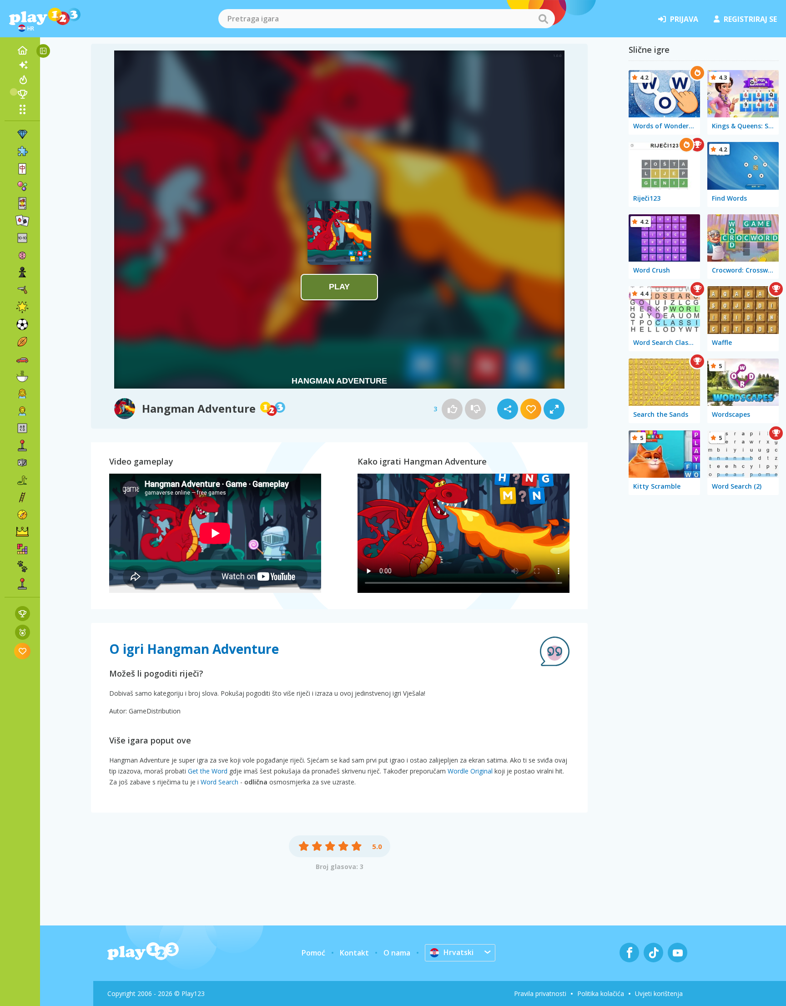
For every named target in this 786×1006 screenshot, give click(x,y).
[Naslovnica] (22, 50)
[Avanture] (22, 514)
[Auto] (22, 359)
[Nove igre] (22, 65)
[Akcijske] (22, 289)
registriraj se (750, 19)
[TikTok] (653, 952)
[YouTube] (677, 952)
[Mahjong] (22, 168)
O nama (396, 953)
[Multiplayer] (22, 583)
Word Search (219, 782)
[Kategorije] (22, 109)
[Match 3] (22, 134)
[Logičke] (22, 255)
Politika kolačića (600, 993)
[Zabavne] (22, 307)
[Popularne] (22, 79)
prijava (684, 19)
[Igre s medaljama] (22, 632)
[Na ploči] (22, 462)
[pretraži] (543, 18)
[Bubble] (22, 186)
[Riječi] (22, 428)
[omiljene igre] (22, 650)
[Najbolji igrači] (22, 94)
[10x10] (22, 238)
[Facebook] (629, 952)
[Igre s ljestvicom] (22, 613)
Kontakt (354, 953)
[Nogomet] (22, 324)
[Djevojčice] (22, 393)
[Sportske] (22, 341)
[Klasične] (22, 480)
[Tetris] (22, 549)
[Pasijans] (22, 220)
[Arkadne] (22, 445)
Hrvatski (458, 952)
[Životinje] (22, 566)
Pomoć (313, 953)
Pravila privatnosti (540, 993)
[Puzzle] (22, 151)
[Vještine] (22, 497)
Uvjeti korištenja (659, 993)
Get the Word (207, 771)
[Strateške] (22, 532)
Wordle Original (470, 771)
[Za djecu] (22, 411)
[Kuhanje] (22, 376)
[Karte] (22, 203)
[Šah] (22, 272)
